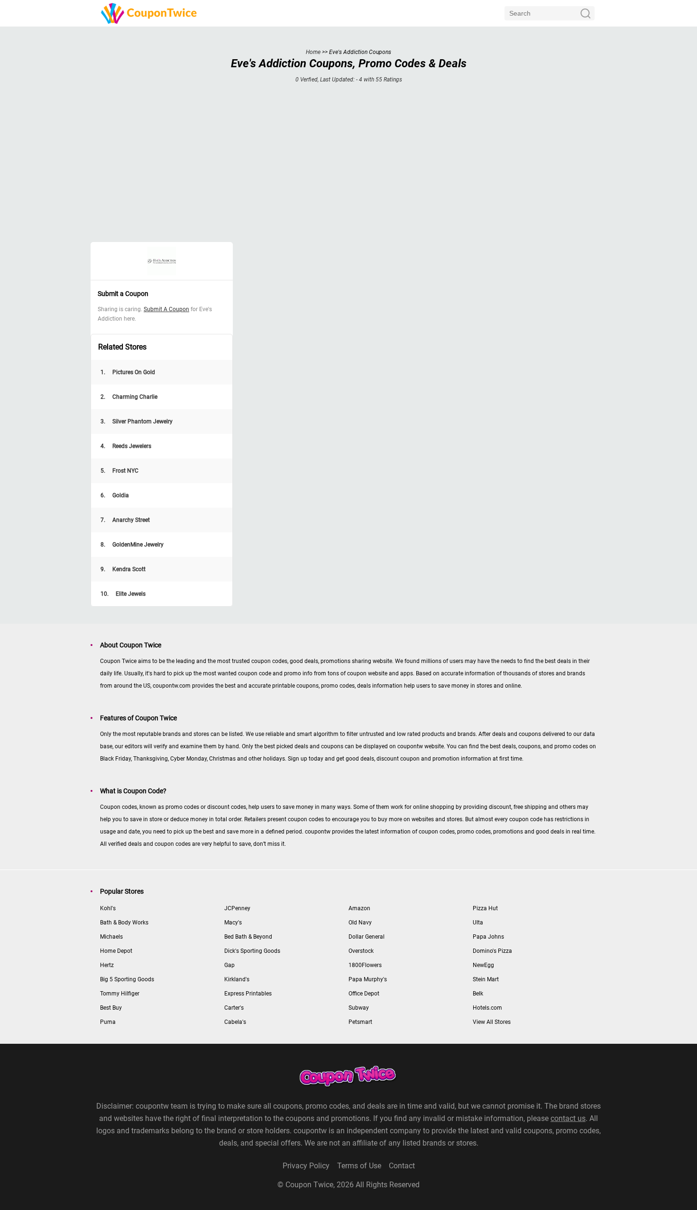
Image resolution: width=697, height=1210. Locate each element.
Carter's (234, 1007)
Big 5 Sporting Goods (127, 979)
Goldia (115, 495)
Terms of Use (359, 1165)
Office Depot (363, 993)
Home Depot (116, 951)
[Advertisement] (348, 168)
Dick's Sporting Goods (252, 951)
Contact (402, 1165)
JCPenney (237, 908)
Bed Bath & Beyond (248, 936)
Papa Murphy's (367, 979)
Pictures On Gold (128, 372)
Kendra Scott (123, 569)
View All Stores (492, 1022)
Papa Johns (488, 936)
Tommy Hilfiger (119, 993)
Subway (358, 1007)
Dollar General (366, 936)
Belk (478, 993)
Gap (229, 965)
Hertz (107, 965)
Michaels (111, 936)
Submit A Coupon (166, 309)
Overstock (361, 951)
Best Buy (111, 1007)
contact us (568, 1118)
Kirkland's (236, 979)
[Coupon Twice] (150, 13)
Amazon (359, 908)
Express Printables (248, 993)
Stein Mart (486, 979)
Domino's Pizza (492, 951)
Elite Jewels (123, 594)
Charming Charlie (129, 397)
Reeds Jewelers (126, 446)
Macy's (233, 922)
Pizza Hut (485, 908)
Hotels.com (487, 1007)
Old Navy (360, 922)
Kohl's (108, 908)
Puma (108, 1022)
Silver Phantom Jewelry (137, 421)
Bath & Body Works (124, 922)
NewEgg (483, 965)
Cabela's (235, 1022)
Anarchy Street (125, 520)
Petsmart (360, 1022)
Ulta (478, 922)
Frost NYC (119, 470)
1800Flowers (365, 965)
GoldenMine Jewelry (132, 544)
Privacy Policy (306, 1165)
